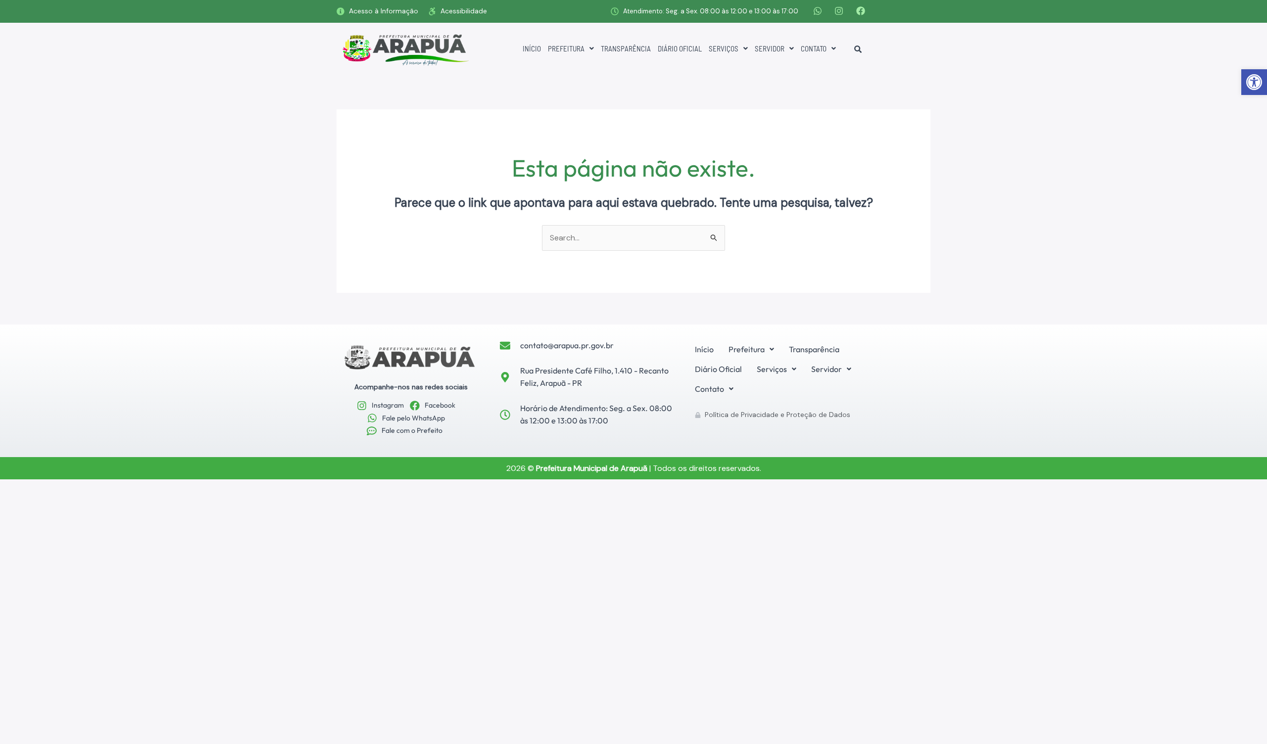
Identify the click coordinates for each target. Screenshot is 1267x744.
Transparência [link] (626, 48)
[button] (570, 49)
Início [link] (532, 48)
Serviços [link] (723, 48)
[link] (1254, 82)
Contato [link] (814, 48)
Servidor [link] (769, 48)
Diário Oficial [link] (680, 48)
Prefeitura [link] (566, 48)
